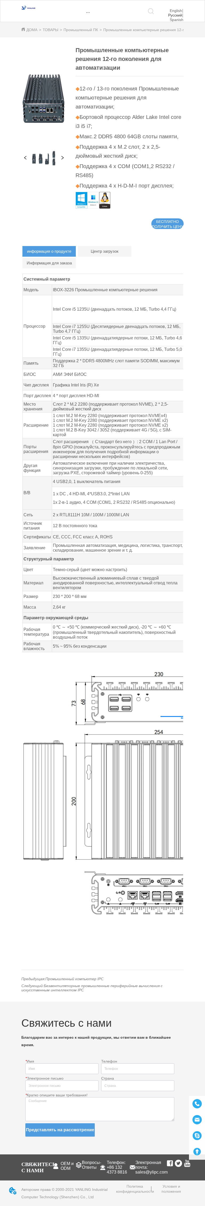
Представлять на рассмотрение (60, 1130)
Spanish (176, 20)
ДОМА (31, 30)
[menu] (88, 12)
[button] (88, 12)
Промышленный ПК (81, 30)
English (176, 11)
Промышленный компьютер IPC (74, 979)
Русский (175, 15)
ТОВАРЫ (50, 30)
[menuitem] (88, 12)
